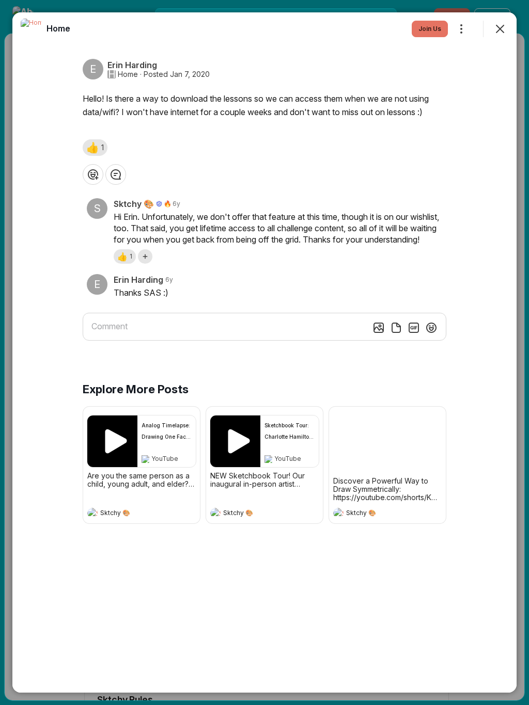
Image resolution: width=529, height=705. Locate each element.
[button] (95, 147)
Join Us (429, 29)
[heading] (131, 514)
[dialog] (264, 352)
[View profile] (92, 513)
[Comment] (115, 174)
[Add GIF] (414, 327)
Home (128, 74)
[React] (93, 174)
